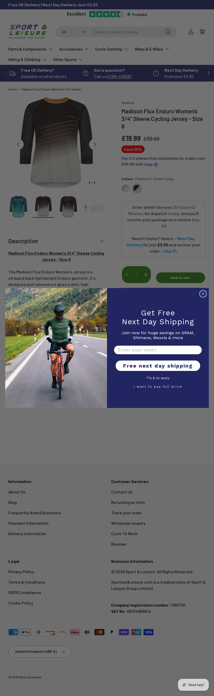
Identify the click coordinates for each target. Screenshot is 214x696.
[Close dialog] (203, 294)
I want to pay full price (158, 386)
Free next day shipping (158, 366)
